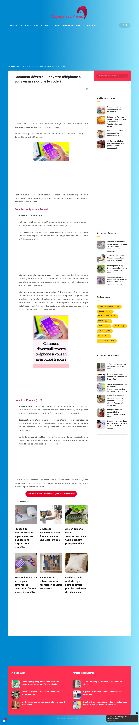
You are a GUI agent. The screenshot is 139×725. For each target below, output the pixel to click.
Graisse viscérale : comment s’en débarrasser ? (115, 133)
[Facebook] (123, 25)
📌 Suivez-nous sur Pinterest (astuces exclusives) (51, 494)
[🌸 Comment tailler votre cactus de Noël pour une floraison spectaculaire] (101, 144)
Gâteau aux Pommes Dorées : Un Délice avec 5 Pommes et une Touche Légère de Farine (117, 121)
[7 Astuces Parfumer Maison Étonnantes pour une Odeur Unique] (101, 258)
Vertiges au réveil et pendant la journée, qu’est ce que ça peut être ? (116, 413)
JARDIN (103, 326)
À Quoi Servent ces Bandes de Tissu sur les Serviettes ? (117, 376)
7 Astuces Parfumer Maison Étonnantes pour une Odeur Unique (117, 258)
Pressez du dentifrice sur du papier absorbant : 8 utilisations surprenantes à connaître (117, 246)
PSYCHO (91, 25)
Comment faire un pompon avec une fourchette (114, 109)
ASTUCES (25, 25)
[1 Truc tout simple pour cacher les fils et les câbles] (101, 367)
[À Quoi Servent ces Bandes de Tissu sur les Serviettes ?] (101, 377)
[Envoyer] (125, 75)
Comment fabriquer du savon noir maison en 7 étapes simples (42, 693)
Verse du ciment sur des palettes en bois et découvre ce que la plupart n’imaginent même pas (117, 400)
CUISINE (56, 25)
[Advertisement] (69, 47)
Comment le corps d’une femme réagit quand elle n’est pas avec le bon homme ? (117, 424)
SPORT (103, 336)
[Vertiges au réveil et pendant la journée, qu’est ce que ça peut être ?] (101, 412)
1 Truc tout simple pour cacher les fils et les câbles (116, 366)
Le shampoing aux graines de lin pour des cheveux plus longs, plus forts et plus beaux (41, 683)
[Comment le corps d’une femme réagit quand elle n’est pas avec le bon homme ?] (101, 424)
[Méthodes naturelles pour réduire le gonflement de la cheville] (15, 705)
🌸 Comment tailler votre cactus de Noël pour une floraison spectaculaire (116, 144)
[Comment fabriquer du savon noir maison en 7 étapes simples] (15, 694)
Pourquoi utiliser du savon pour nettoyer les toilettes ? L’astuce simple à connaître (117, 280)
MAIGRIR (119, 326)
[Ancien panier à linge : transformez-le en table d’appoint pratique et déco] (101, 269)
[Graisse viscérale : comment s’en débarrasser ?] (101, 134)
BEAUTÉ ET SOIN (41, 25)
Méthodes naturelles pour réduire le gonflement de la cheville (43, 703)
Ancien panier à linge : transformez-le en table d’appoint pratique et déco (117, 269)
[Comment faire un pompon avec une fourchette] (101, 110)
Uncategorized (106, 340)
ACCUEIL (14, 25)
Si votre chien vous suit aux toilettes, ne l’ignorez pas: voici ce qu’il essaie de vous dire (117, 388)
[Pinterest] (126, 25)
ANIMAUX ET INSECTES (73, 25)
